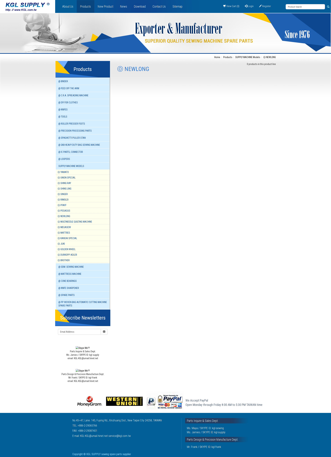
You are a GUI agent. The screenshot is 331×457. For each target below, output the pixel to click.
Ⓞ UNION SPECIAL (67, 177)
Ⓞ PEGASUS (64, 210)
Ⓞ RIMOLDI (63, 199)
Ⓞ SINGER (63, 194)
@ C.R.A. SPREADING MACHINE (73, 95)
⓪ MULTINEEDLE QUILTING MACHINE (75, 221)
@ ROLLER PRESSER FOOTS (71, 123)
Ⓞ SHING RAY (64, 183)
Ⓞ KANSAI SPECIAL (67, 238)
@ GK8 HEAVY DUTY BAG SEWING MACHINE (79, 144)
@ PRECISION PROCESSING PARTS (75, 130)
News (123, 6)
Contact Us (159, 6)
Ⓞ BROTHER (64, 260)
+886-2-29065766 (87, 425)
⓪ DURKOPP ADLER (67, 254)
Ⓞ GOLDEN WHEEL (67, 249)
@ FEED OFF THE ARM (68, 88)
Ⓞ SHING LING (64, 188)
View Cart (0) (232, 6)
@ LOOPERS (64, 159)
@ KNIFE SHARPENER (68, 288)
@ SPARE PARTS (66, 295)
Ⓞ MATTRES (64, 232)
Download (140, 6)
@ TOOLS (62, 116)
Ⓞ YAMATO (63, 172)
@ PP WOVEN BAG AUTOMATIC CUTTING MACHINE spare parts (82, 304)
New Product (105, 6)
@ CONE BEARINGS (67, 281)
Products (85, 6)
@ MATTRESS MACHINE (69, 274)
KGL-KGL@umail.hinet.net (94, 436)
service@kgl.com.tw (119, 436)
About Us (67, 6)
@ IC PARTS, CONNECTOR (70, 152)
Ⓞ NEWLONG (64, 216)
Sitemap (177, 6)
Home (217, 57)
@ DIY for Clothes (68, 102)
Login (250, 6)
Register (266, 6)
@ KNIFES (63, 109)
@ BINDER (63, 81)
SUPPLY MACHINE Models (71, 166)
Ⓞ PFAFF (62, 205)
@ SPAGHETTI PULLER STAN (72, 137)
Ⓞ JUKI (61, 243)
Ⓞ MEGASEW (64, 227)
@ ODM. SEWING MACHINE (71, 266)
